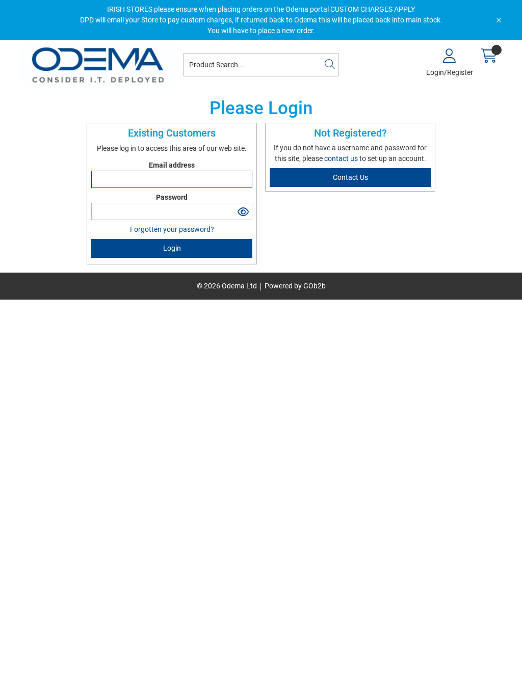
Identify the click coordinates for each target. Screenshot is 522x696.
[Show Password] (243, 211)
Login (172, 248)
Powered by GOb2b (295, 286)
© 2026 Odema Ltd (227, 286)
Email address (172, 165)
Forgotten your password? (172, 229)
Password (172, 197)
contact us (341, 158)
